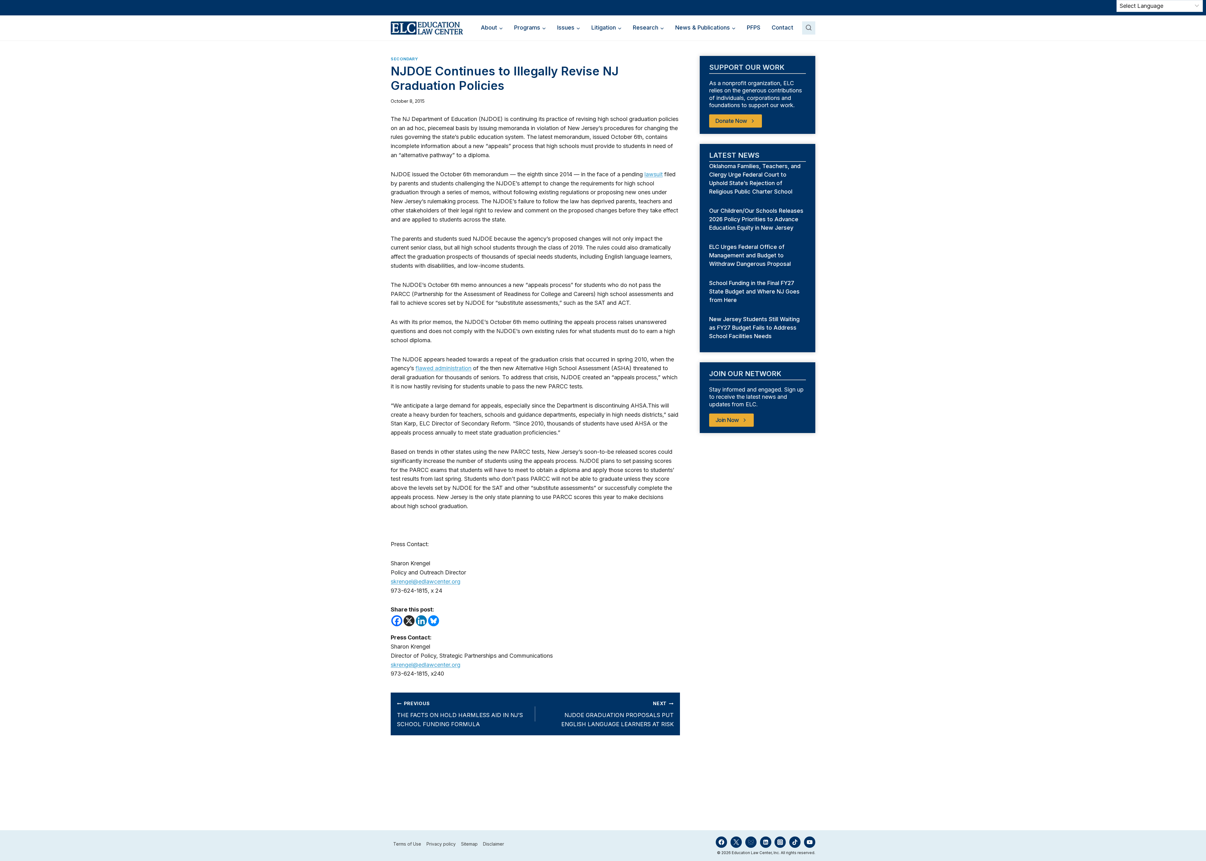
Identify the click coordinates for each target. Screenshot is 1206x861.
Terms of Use (407, 844)
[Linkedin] (421, 620)
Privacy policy (441, 844)
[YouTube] (809, 842)
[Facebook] (396, 620)
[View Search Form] (808, 28)
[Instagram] (780, 842)
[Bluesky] (433, 620)
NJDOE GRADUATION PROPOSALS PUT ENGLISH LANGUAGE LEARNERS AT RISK (617, 714)
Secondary (404, 59)
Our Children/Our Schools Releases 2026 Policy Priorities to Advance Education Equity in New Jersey (756, 219)
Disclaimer (493, 844)
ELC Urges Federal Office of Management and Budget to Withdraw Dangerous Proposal (750, 255)
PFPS (753, 27)
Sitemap (469, 844)
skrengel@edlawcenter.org (425, 581)
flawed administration (443, 368)
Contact (782, 27)
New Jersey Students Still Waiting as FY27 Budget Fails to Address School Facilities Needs (754, 327)
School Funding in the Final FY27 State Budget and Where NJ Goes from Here (754, 291)
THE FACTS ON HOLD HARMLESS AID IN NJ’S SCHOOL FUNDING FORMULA (460, 714)
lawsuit (653, 174)
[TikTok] (795, 842)
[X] (409, 620)
